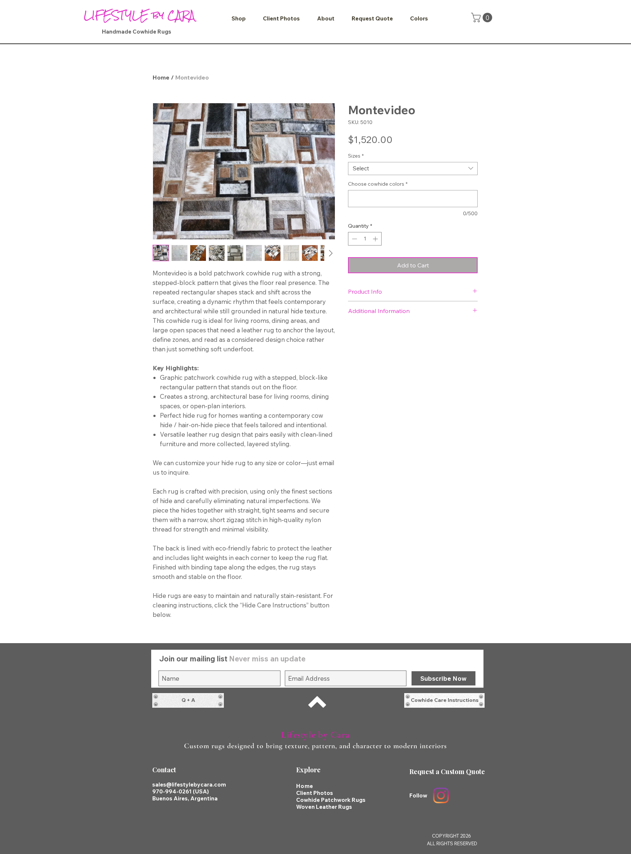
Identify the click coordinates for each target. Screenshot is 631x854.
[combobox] (413, 168)
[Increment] (375, 238)
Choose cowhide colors (378, 184)
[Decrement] (353, 238)
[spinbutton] (364, 238)
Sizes (356, 156)
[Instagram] (441, 795)
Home (161, 77)
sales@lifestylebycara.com (189, 784)
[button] (238, 18)
